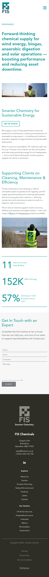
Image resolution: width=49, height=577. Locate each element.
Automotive (24, 530)
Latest (24, 495)
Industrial (24, 519)
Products (24, 492)
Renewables (24, 527)
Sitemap (24, 551)
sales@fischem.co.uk (24, 451)
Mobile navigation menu (44, 8)
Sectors (24, 480)
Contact (24, 499)
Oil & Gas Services (24, 511)
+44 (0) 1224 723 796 (24, 454)
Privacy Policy (24, 555)
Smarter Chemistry (24, 484)
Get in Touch (11, 124)
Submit (8, 384)
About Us (24, 476)
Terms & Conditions (24, 560)
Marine (24, 523)
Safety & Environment (24, 488)
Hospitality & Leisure (24, 515)
